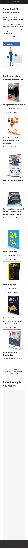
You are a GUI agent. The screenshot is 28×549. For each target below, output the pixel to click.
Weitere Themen (22, 545)
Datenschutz (12, 545)
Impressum (4, 545)
